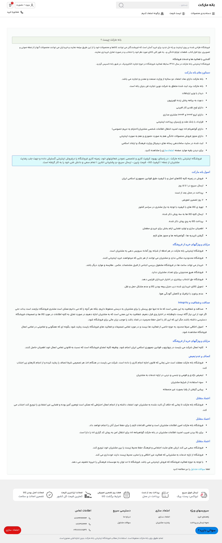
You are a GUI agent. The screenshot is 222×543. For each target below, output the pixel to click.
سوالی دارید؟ (206, 530)
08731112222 (81, 524)
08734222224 (80, 518)
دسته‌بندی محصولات (201, 13)
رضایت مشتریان (163, 522)
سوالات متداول (197, 469)
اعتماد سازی (12, 530)
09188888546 (80, 529)
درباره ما (127, 516)
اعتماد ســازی (164, 516)
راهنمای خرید (203, 516)
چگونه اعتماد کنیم (151, 13)
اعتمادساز (169, 150)
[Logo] (202, 5)
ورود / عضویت (23, 5)
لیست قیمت (175, 13)
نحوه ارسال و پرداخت (199, 522)
